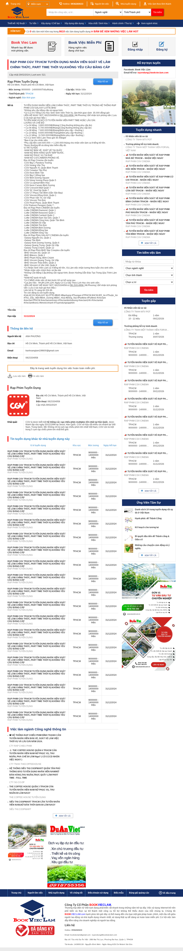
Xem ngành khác (149, 23)
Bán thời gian (28, 97)
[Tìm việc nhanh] (34, 937)
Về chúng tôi (76, 893)
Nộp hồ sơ (103, 81)
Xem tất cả (64, 816)
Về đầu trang (168, 893)
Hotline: (72, 4)
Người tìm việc (101, 4)
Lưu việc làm (19, 376)
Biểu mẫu (118, 893)
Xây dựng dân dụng (74, 23)
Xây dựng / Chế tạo (50, 23)
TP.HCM (29, 93)
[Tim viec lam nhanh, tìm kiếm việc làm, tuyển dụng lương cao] (19, 17)
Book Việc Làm (142, 69)
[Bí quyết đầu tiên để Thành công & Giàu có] (128, 540)
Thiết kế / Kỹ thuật (16, 23)
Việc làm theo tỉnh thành (159, 4)
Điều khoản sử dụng (98, 893)
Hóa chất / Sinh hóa (98, 23)
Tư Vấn (32, 23)
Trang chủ (15, 4)
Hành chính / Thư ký (122, 23)
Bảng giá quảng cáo (139, 893)
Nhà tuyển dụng (128, 4)
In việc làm (38, 376)
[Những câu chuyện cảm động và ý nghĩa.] (128, 552)
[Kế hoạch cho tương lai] (128, 532)
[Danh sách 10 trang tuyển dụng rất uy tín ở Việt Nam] (128, 512)
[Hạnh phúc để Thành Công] (128, 523)
